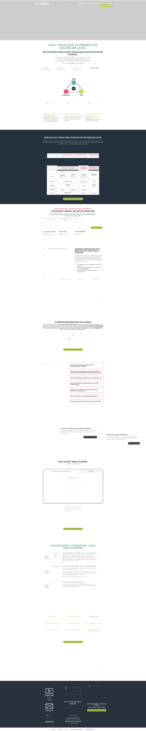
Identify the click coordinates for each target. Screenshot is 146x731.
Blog (95, 3)
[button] (43, 301)
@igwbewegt (49, 695)
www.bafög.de (85, 576)
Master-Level (82, 3)
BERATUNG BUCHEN (105, 5)
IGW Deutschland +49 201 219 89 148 (73, 721)
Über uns (101, 3)
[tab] (53, 155)
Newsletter (49, 710)
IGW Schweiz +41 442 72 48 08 (73, 718)
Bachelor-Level (73, 3)
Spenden (109, 3)
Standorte (90, 3)
